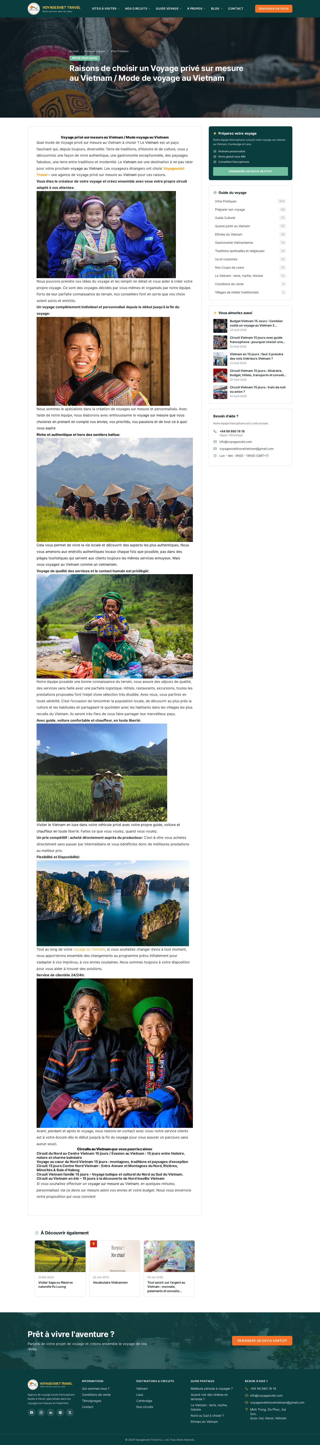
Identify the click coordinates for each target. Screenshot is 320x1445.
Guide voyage (167, 8)
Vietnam (142, 1388)
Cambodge (144, 1401)
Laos (139, 1394)
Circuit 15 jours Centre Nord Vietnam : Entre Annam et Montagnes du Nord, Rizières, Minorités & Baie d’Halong (107, 1168)
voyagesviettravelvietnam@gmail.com (246, 448)
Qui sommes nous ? (95, 1388)
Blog (215, 8)
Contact (236, 8)
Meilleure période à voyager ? (212, 1388)
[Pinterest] (60, 1412)
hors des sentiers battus (98, 434)
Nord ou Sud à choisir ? (207, 1415)
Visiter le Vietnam (51, 824)
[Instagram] (41, 1412)
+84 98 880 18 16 (232, 431)
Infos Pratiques (120, 51)
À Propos (194, 8)
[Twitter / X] (70, 1412)
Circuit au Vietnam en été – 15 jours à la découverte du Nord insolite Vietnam (101, 1178)
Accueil (74, 51)
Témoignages (91, 1401)
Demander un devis (274, 8)
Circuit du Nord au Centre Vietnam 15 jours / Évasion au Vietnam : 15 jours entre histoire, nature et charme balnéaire (111, 1155)
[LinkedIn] (51, 1412)
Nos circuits (144, 1407)
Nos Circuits (136, 8)
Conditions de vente (96, 1394)
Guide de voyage (94, 51)
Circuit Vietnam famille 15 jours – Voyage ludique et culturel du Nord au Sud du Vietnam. (110, 1174)
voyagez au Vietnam (62, 564)
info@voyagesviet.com (235, 441)
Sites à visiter (104, 8)
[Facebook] (31, 1412)
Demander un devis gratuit (250, 171)
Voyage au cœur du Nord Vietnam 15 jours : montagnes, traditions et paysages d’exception (112, 1161)
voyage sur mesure (152, 415)
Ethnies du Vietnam (204, 1421)
